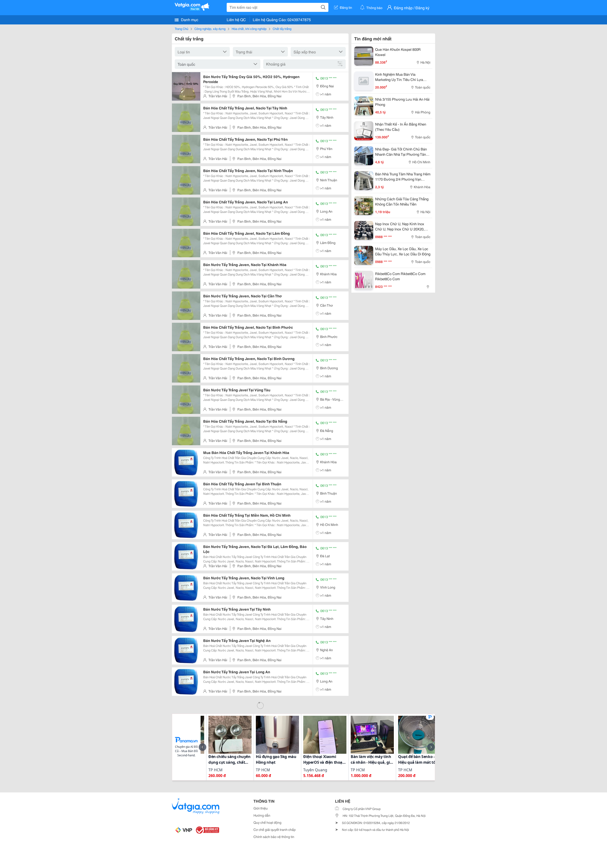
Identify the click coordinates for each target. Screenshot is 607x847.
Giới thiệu (260, 808)
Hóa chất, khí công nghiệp (249, 28)
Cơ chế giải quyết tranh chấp (274, 829)
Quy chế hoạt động (267, 822)
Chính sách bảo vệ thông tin (273, 836)
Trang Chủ (181, 28)
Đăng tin (346, 7)
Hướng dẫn (261, 815)
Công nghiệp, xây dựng (209, 28)
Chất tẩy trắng (282, 28)
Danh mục (189, 19)
